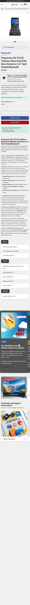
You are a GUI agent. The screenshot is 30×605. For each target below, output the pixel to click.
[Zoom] (28, 12)
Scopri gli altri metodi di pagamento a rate (15, 81)
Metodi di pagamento (9, 439)
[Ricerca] (21, 4)
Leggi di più (4, 93)
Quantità (3, 104)
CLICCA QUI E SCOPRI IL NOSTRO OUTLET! (15, 1)
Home (2, 8)
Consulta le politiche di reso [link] (8, 366)
